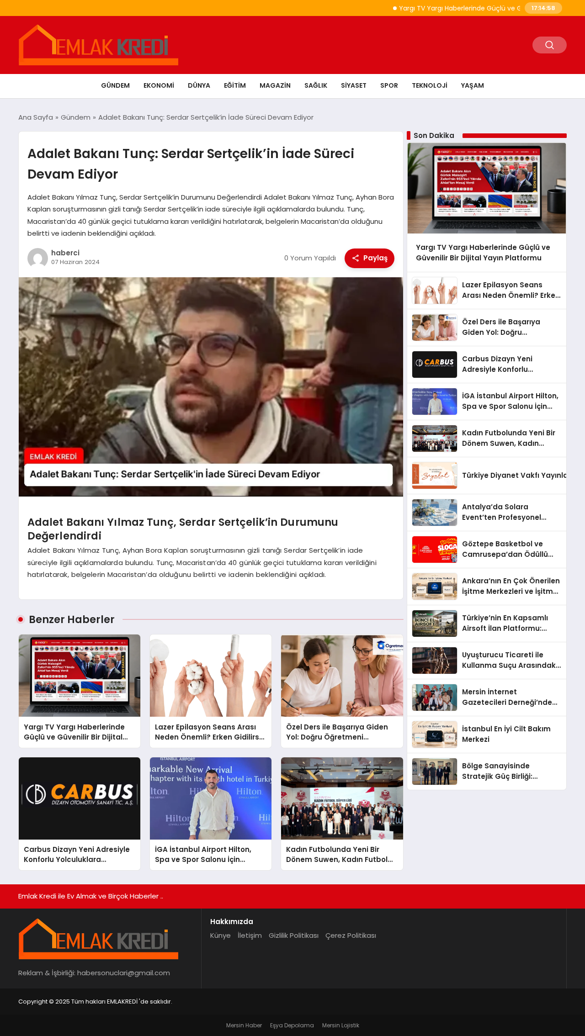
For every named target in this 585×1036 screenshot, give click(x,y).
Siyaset (354, 85)
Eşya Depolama (292, 1025)
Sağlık (315, 85)
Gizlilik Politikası (294, 935)
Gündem (115, 85)
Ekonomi (159, 85)
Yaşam (472, 85)
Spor (389, 85)
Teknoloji (429, 85)
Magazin (275, 85)
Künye (220, 935)
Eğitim (235, 85)
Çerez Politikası (350, 935)
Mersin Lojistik (340, 1025)
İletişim (250, 935)
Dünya (199, 85)
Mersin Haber (244, 1025)
